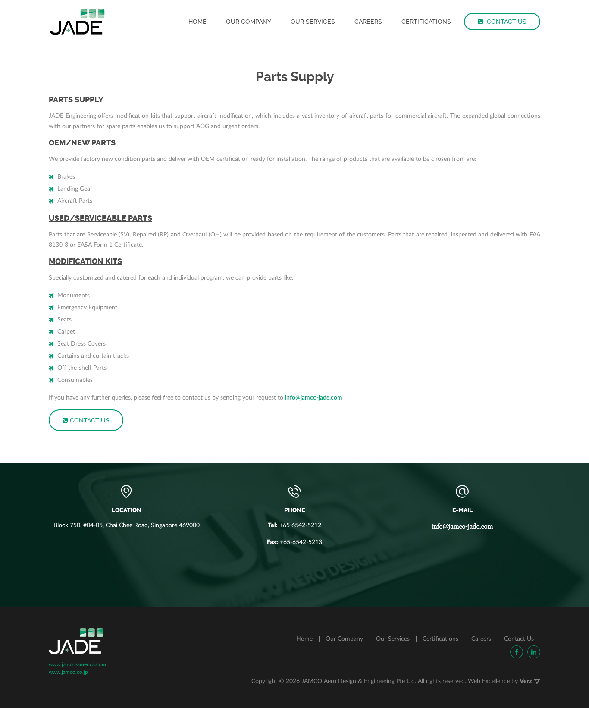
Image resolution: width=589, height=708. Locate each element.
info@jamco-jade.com (313, 398)
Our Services (313, 21)
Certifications (426, 21)
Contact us (90, 420)
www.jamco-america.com (77, 664)
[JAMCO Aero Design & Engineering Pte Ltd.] (77, 21)
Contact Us (505, 21)
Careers (368, 21)
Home (197, 21)
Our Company (248, 21)
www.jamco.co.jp (68, 672)
